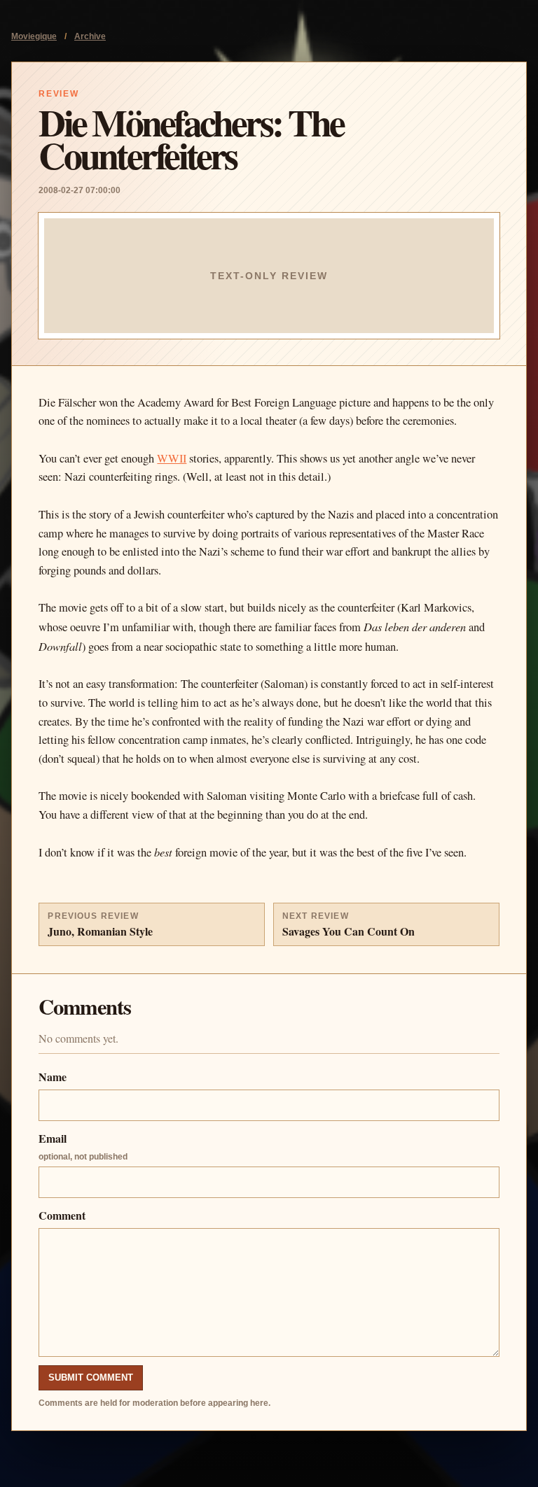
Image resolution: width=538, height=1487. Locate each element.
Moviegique (34, 36)
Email (83, 1146)
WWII (171, 458)
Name (53, 1077)
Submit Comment (90, 1377)
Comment (62, 1215)
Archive (90, 36)
